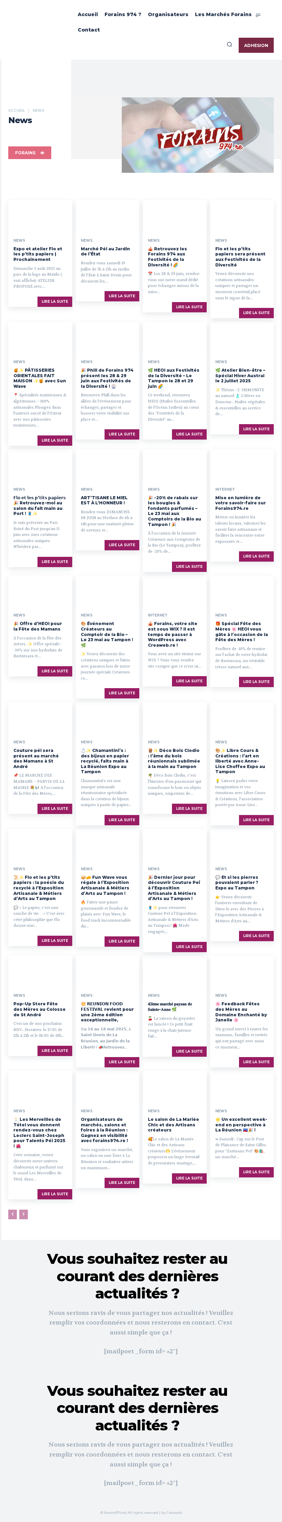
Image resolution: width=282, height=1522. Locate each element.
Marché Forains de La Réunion (212, 133)
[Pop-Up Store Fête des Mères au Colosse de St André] (40, 971)
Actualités (20, 133)
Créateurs (118, 133)
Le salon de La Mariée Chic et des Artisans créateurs (173, 1124)
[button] (229, 44)
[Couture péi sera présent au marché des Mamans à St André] (40, 718)
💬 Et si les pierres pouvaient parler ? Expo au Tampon (236, 882)
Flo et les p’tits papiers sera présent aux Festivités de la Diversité (240, 256)
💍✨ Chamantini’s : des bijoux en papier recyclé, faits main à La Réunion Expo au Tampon (105, 761)
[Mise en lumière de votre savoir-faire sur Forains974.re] (242, 465)
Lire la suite (55, 301)
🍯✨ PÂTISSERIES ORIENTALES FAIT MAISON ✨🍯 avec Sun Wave (39, 378)
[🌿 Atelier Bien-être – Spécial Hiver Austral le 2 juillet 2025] (242, 337)
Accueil (16, 110)
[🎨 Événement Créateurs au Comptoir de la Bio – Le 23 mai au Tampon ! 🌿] (108, 591)
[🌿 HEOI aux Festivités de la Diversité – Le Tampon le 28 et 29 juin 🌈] (175, 337)
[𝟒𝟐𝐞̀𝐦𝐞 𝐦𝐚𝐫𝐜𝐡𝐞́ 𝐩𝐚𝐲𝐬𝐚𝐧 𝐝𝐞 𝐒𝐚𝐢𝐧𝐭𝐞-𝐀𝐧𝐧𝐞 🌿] (175, 971)
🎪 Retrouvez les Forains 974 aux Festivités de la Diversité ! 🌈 (167, 256)
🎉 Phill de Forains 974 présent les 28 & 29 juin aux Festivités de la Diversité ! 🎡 (107, 378)
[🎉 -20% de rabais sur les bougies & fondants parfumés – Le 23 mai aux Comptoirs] (175, 465)
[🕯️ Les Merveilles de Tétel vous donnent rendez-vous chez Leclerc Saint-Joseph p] (40, 1087)
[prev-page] (12, 1214)
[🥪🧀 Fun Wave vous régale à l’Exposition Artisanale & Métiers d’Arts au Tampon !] (108, 845)
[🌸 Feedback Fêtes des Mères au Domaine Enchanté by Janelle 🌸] (242, 971)
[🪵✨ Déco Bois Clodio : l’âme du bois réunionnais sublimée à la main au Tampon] (175, 718)
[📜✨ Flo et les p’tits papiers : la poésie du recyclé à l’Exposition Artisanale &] (40, 845)
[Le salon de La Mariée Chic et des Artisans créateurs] (175, 1087)
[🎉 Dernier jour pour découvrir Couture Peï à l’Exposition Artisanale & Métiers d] (175, 845)
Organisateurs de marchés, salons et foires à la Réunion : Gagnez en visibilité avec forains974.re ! (104, 1130)
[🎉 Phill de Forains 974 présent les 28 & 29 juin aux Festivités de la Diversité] (108, 337)
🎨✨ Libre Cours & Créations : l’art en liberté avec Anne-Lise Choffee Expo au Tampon (240, 761)
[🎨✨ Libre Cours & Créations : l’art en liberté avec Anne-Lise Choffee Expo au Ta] (242, 718)
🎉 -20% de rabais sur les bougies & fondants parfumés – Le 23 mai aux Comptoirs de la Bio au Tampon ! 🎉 (174, 511)
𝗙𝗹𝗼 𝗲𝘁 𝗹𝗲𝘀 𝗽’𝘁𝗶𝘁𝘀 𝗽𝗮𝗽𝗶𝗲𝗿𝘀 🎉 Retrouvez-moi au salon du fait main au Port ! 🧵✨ (39, 505)
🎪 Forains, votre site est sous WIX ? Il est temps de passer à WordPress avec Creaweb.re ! (172, 634)
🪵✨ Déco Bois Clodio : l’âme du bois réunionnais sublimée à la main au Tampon (174, 758)
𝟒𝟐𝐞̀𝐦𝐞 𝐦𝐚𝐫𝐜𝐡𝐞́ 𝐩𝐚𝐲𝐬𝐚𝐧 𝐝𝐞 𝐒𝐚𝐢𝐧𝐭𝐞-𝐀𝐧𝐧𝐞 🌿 (170, 1006)
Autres (64, 133)
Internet (169, 133)
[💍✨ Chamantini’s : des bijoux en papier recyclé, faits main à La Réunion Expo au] (108, 718)
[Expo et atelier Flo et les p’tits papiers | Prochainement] (40, 216)
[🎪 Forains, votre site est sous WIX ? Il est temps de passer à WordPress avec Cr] (175, 591)
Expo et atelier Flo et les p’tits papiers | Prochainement (37, 254)
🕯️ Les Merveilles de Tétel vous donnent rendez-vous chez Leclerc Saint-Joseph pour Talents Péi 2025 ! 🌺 (39, 1133)
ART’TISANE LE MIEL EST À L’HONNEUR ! (104, 500)
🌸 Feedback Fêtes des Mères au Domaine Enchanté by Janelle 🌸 (241, 1011)
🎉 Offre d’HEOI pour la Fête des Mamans (37, 626)
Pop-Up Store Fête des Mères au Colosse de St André (39, 1009)
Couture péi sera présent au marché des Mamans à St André (36, 758)
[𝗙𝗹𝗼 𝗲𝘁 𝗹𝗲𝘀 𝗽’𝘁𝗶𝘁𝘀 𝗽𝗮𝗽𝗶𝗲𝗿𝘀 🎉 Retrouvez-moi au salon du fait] (40, 465)
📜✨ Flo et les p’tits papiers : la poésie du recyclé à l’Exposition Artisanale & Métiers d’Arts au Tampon (38, 888)
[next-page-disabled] (23, 1214)
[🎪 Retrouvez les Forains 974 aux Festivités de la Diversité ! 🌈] (175, 216)
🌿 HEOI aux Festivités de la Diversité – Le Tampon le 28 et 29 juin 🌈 (173, 378)
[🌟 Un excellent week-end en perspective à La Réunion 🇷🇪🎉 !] (242, 1087)
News (19, 240)
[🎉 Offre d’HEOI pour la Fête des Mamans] (40, 591)
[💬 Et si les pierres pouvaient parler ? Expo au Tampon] (242, 845)
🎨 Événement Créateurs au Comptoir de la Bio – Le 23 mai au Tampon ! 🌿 (107, 634)
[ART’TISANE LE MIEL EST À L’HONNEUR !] (108, 465)
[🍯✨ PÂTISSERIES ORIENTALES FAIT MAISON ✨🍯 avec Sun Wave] (40, 337)
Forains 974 (144, 133)
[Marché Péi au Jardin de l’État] (108, 216)
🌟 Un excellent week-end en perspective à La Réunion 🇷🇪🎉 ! (241, 1124)
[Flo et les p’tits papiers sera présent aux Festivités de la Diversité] (242, 216)
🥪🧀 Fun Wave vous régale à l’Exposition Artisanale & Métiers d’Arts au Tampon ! (105, 885)
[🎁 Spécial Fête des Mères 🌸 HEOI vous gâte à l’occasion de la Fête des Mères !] (242, 591)
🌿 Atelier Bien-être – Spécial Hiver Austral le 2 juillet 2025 (240, 375)
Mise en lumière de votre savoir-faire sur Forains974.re (240, 503)
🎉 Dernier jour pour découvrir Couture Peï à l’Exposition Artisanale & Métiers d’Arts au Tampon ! (174, 888)
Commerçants (89, 133)
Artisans (43, 133)
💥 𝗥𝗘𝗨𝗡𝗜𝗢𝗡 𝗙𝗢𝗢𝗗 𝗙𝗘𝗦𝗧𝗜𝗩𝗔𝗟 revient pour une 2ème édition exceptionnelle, (107, 1011)
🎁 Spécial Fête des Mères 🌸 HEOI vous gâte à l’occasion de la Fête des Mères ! (241, 631)
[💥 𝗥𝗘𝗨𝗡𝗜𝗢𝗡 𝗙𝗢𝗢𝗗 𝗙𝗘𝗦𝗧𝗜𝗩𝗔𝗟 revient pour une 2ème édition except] (108, 971)
